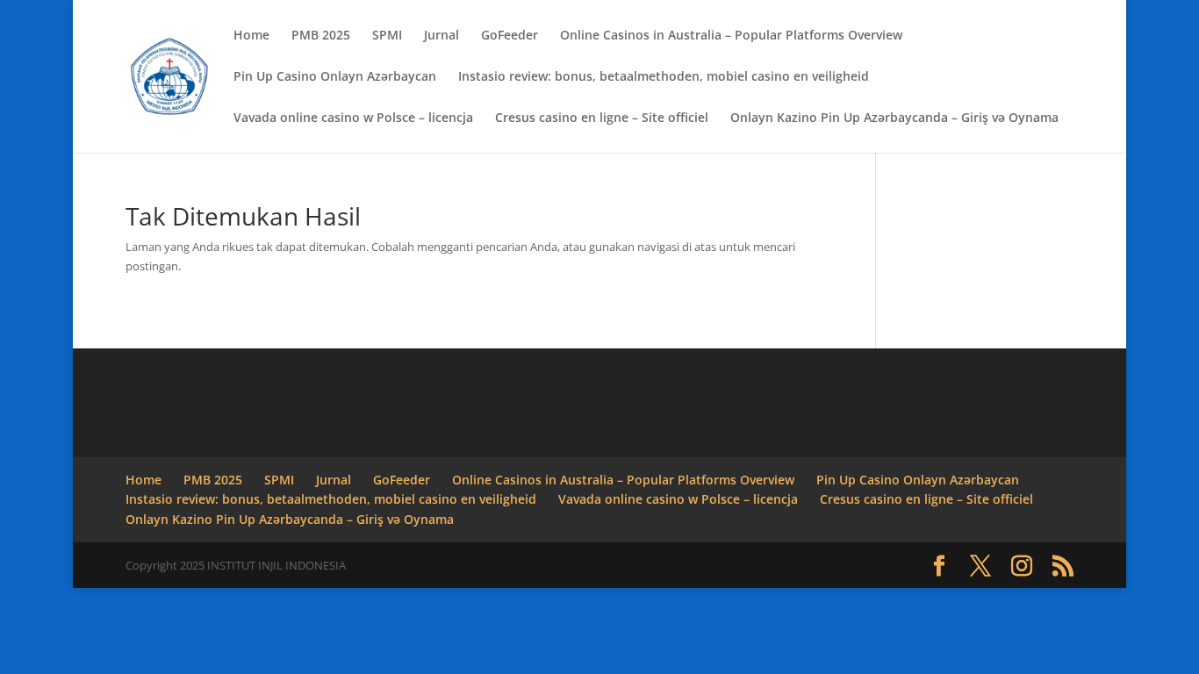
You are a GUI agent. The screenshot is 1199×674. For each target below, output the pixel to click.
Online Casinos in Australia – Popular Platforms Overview (731, 36)
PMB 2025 (320, 36)
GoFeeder (509, 36)
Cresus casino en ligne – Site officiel (601, 118)
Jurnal (441, 36)
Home (251, 36)
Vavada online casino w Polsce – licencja (353, 118)
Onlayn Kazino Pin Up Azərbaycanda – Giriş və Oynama (894, 118)
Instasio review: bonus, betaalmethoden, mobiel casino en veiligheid (663, 77)
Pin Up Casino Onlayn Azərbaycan (334, 77)
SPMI (387, 36)
